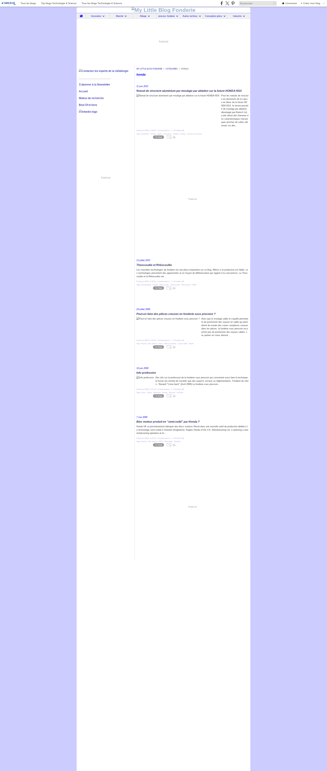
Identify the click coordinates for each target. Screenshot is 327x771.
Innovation (96, 16)
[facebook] (222, 3)
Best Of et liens (88, 104)
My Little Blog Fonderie (149, 68)
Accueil (83, 91)
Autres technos (190, 16)
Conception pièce (213, 16)
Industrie (237, 16)
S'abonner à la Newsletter (94, 84)
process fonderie (166, 16)
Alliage (143, 16)
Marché (119, 16)
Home (81, 14)
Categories (172, 68)
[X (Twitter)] (227, 3)
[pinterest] (233, 3)
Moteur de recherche (91, 98)
